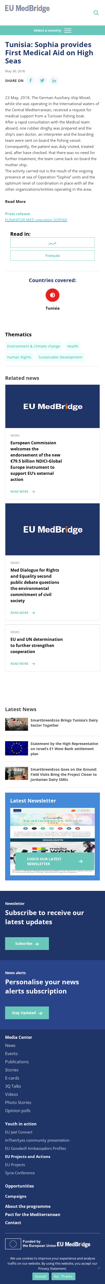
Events (11, 1053)
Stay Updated (24, 1012)
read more (19, 491)
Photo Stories (18, 1102)
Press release (17, 213)
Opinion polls (18, 1110)
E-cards (12, 1078)
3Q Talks (13, 1086)
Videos (11, 1094)
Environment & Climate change (33, 346)
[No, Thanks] (98, 1268)
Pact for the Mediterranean (32, 1214)
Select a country (48, 30)
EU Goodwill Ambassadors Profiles (35, 1148)
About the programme (27, 1206)
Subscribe (23, 943)
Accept (41, 1276)
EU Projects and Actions (27, 1156)
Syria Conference (20, 1172)
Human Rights (19, 357)
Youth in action (21, 1124)
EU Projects (15, 1164)
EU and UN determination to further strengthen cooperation (36, 645)
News (10, 1045)
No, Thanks (63, 1276)
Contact (13, 1222)
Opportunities (19, 1186)
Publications (17, 1062)
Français (52, 255)
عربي (52, 242)
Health (72, 346)
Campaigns (15, 1196)
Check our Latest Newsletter (44, 861)
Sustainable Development (60, 357)
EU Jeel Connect (18, 1132)
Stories (12, 1070)
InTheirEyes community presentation (37, 1140)
